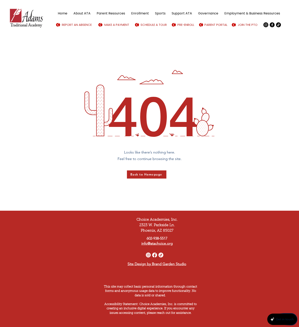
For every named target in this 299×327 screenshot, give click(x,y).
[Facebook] (272, 24)
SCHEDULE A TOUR (154, 25)
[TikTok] (278, 24)
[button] (82, 13)
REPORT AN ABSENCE (77, 25)
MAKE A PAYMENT (116, 25)
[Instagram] (148, 255)
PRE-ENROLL (185, 25)
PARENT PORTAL (215, 25)
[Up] (58, 25)
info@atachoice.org (157, 243)
